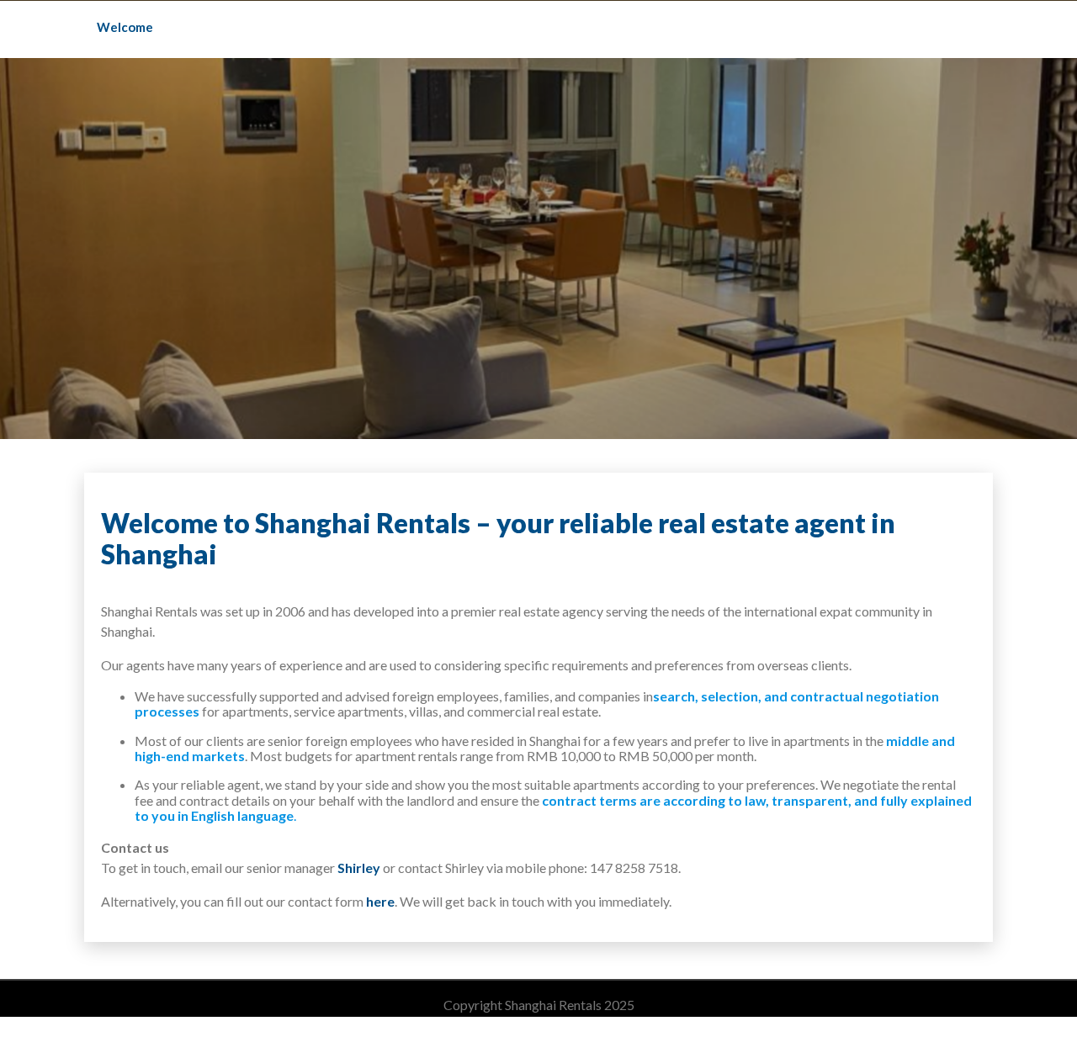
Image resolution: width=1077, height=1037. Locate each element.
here (380, 901)
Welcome (125, 26)
